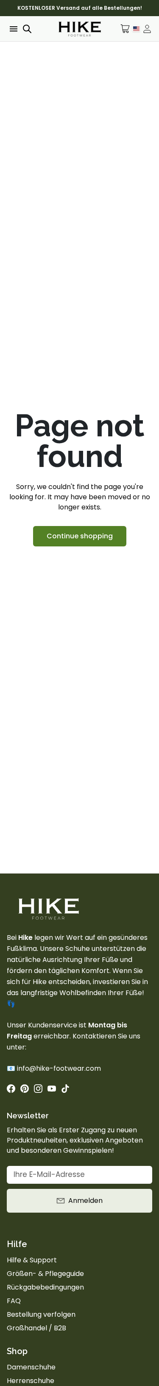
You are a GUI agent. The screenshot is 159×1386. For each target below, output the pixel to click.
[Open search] (27, 29)
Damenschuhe (31, 1367)
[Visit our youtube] (51, 1088)
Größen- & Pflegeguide (45, 1274)
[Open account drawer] (147, 29)
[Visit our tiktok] (65, 1088)
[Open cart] (125, 28)
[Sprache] (136, 28)
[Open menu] (13, 29)
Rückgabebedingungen (45, 1287)
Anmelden (85, 1200)
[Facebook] (11, 1088)
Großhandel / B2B (36, 1328)
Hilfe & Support (32, 1260)
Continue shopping (80, 536)
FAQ (14, 1301)
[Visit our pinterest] (24, 1088)
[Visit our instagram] (38, 1088)
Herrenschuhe (30, 1381)
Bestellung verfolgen (41, 1314)
